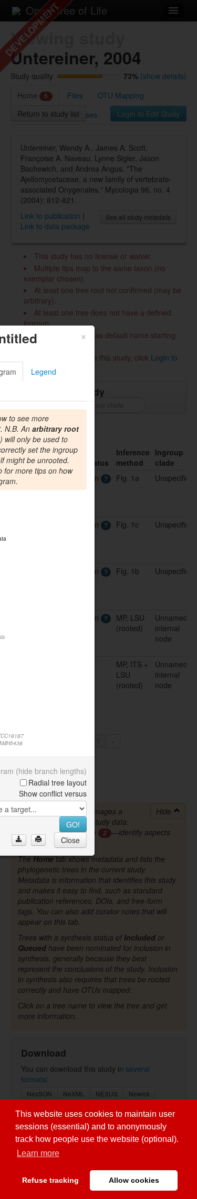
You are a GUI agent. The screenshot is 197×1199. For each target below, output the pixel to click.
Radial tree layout (57, 782)
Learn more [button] (38, 1153)
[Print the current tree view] (38, 840)
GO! (73, 824)
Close (70, 840)
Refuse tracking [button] (50, 1180)
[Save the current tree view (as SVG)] (19, 840)
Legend (43, 371)
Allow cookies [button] (134, 1180)
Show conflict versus (53, 793)
